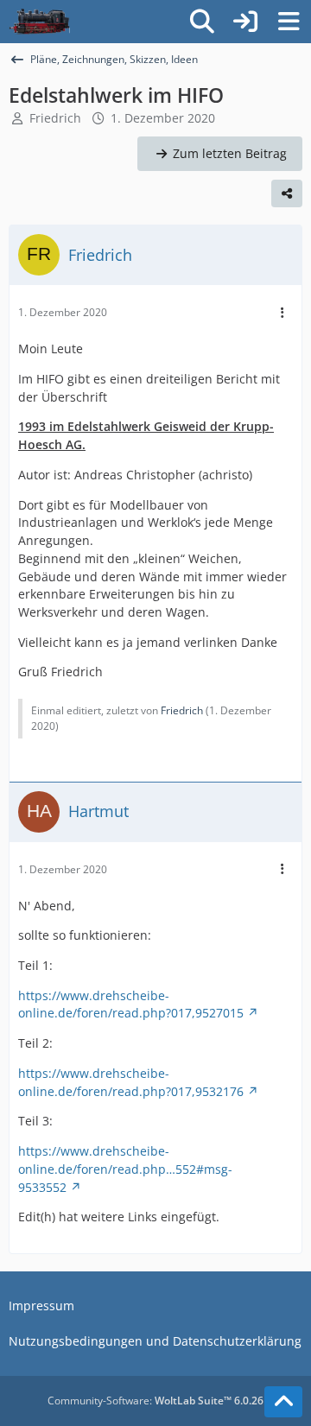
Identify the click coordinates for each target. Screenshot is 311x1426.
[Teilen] (286, 193)
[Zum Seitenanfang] (283, 1401)
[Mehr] (282, 313)
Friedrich (55, 118)
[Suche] (202, 21)
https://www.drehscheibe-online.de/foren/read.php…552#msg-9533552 (125, 1169)
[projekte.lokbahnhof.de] (39, 21)
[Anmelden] (245, 21)
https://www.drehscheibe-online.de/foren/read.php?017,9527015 (131, 1004)
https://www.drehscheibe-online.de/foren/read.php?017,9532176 (131, 1082)
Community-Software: (155, 1400)
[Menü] (288, 21)
